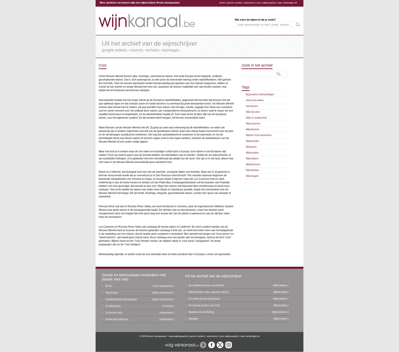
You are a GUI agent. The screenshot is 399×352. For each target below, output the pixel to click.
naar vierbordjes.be (287, 2)
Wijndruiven (252, 129)
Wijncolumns (253, 123)
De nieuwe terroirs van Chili (204, 305)
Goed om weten (255, 100)
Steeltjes (193, 318)
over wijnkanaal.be (266, 2)
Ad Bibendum (113, 306)
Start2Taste (111, 292)
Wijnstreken (252, 170)
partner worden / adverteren (241, 2)
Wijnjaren (251, 146)
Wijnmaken (252, 158)
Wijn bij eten (253, 111)
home (222, 2)
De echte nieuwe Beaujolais (204, 298)
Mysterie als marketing (201, 312)
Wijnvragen (252, 176)
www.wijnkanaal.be (178, 336)
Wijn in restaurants (256, 117)
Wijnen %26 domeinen (259, 135)
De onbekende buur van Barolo (206, 285)
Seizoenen (252, 106)
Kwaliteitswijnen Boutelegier (121, 299)
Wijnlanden (252, 152)
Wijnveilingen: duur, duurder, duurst (208, 292)
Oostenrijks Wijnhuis (116, 319)
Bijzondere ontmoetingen (260, 94)
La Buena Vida (113, 312)
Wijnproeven (253, 164)
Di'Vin (108, 286)
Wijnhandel (252, 141)
